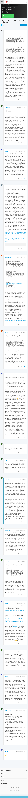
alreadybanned (8, 257)
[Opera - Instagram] (19, 787)
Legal (2, 780)
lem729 (6, 151)
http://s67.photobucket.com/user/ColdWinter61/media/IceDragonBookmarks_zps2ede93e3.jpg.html (15, 240)
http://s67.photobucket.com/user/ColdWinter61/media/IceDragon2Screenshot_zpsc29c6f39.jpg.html (15, 233)
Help (2, 777)
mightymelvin (8, 460)
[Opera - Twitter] (11, 787)
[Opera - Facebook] (9, 787)
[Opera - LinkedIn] (16, 787)
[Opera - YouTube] (14, 787)
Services (3, 773)
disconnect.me (16, 626)
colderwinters (8, 186)
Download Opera (8, 15)
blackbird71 (7, 32)
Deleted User (7, 107)
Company (4, 783)
